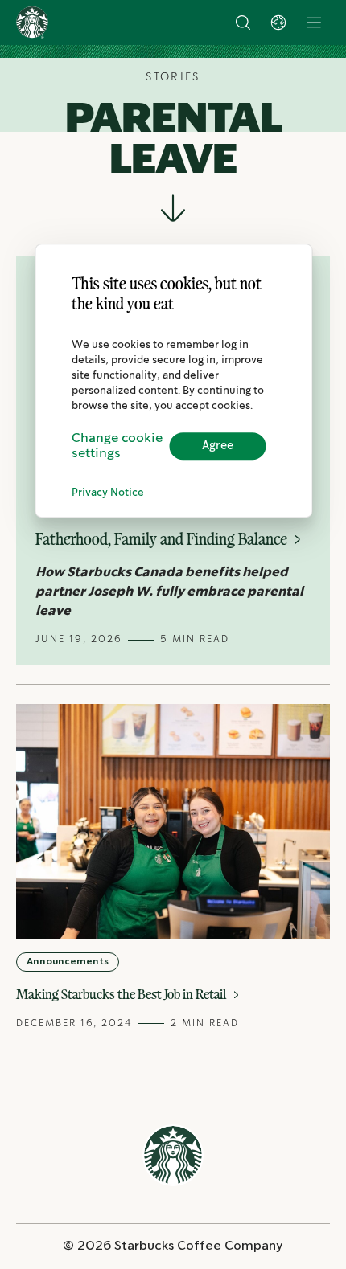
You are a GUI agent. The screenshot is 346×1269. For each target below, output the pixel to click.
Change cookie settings (117, 446)
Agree (217, 446)
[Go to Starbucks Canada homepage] (32, 22)
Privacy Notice (108, 493)
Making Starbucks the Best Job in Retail (123, 994)
